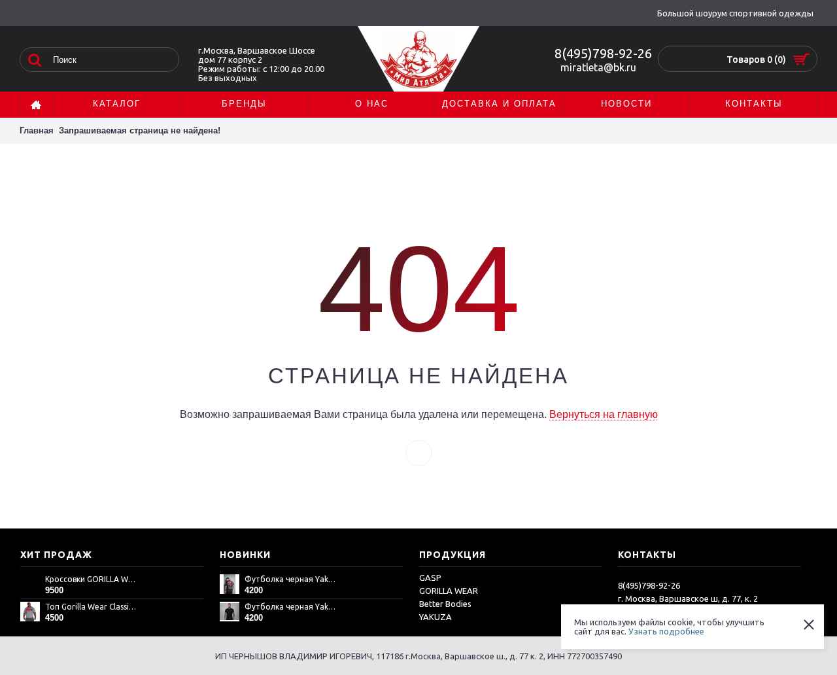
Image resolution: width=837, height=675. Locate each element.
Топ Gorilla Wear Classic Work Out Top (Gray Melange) (91, 606)
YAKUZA (435, 616)
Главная (37, 130)
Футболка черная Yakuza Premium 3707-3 (291, 579)
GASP (430, 577)
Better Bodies (445, 603)
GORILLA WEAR (448, 590)
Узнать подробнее (666, 631)
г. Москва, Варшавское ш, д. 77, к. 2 (688, 598)
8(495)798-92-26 (603, 53)
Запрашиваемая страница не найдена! (139, 130)
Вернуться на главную (603, 414)
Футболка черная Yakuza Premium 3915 (291, 606)
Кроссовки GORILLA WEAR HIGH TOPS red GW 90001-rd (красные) (91, 579)
